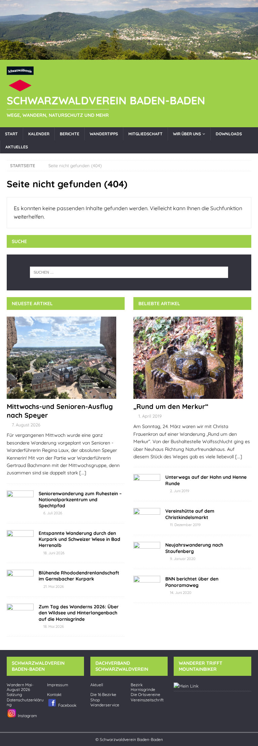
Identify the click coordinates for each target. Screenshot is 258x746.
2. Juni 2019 (179, 490)
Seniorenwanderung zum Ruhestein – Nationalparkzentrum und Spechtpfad (80, 500)
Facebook (66, 704)
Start (11, 133)
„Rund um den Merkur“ (170, 406)
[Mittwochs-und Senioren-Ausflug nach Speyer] (66, 358)
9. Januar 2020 (183, 558)
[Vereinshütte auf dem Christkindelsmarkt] (146, 518)
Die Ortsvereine (145, 694)
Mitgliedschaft (145, 133)
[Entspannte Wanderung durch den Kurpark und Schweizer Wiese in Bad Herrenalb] (20, 540)
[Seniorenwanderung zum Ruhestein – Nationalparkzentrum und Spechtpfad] (20, 501)
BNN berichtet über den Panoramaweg (191, 582)
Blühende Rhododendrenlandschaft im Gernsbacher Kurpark (79, 576)
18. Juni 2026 (53, 553)
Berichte (69, 133)
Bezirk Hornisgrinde (143, 687)
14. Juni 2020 (180, 592)
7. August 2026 (26, 424)
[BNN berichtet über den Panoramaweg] (146, 586)
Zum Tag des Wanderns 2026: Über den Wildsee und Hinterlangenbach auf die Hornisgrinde (79, 613)
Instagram (27, 715)
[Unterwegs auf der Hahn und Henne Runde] (146, 484)
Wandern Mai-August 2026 (20, 687)
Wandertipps (104, 133)
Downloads (229, 133)
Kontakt (54, 694)
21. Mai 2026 (53, 586)
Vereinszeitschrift (147, 700)
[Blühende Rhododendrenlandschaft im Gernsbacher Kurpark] (20, 580)
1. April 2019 (150, 416)
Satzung (14, 694)
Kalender (38, 133)
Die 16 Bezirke (103, 694)
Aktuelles (16, 146)
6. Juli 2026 (52, 513)
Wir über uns (187, 133)
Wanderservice (104, 705)
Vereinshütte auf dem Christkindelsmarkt (189, 514)
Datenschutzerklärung (25, 702)
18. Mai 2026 (53, 626)
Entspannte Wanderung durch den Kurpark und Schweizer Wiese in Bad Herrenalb (79, 539)
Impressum (57, 685)
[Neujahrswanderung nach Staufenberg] (146, 552)
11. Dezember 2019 (185, 524)
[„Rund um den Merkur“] (192, 358)
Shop (95, 700)
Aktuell (96, 685)
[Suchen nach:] (129, 272)
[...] (82, 473)
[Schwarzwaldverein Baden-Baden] (129, 56)
